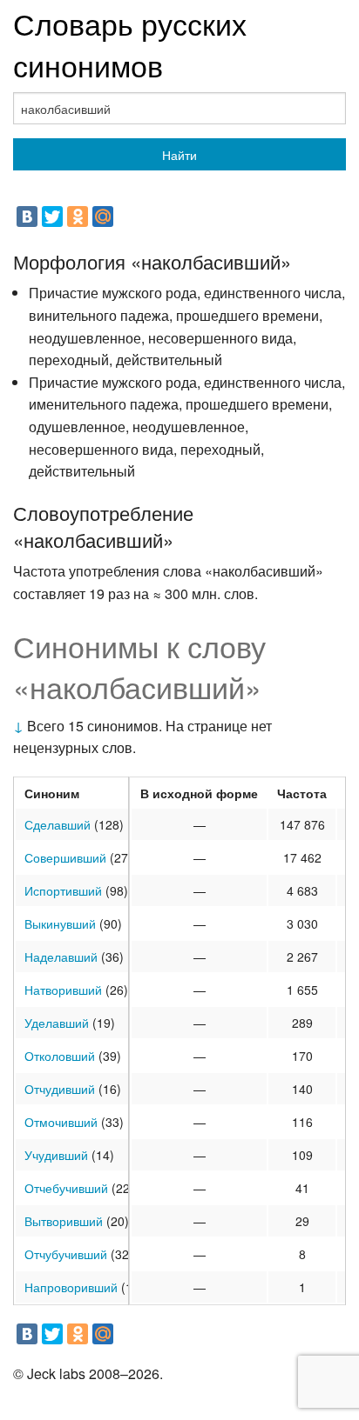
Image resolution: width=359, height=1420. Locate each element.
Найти (179, 154)
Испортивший (63, 890)
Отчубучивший (65, 1254)
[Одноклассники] (77, 216)
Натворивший (63, 989)
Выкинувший (60, 923)
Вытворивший (63, 1221)
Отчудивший (59, 1088)
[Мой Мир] (102, 216)
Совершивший (65, 857)
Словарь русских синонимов (130, 44)
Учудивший (56, 1154)
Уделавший (56, 1022)
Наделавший (61, 956)
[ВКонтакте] (27, 216)
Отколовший (59, 1055)
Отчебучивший (66, 1188)
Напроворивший (71, 1287)
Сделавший (57, 824)
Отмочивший (61, 1121)
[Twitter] (52, 216)
